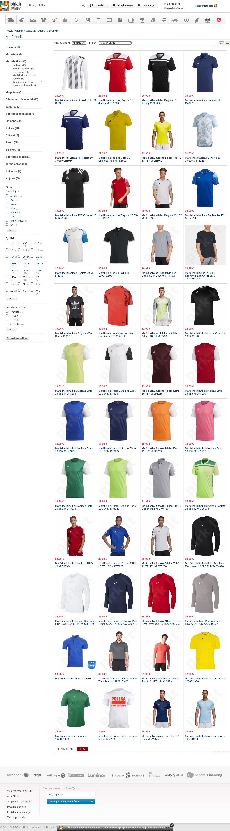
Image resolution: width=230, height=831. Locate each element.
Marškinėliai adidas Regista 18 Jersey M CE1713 (115, 102)
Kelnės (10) (13, 128)
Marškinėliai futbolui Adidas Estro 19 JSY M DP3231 (74, 450)
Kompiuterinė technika (109, 19)
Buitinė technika (120, 19)
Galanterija (65, 19)
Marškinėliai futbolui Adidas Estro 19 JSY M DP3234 (117, 392)
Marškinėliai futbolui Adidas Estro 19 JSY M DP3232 (117, 450)
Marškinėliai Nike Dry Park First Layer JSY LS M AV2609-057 (203, 622)
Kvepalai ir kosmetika (22, 19)
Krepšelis (101, 5)
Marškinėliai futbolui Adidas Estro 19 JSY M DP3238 (74, 507)
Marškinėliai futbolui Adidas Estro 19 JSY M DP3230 (203, 392)
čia (167, 827)
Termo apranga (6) (17, 163)
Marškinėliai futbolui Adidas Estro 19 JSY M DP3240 (117, 507)
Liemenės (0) (14, 120)
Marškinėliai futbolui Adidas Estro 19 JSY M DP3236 (160, 450)
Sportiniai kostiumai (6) (20, 113)
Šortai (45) (12, 142)
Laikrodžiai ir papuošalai (76, 19)
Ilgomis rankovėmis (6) (24, 85)
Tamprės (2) (13, 106)
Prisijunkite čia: (205, 5)
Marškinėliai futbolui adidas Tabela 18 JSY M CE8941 (161, 159)
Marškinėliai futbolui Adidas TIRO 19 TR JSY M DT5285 (117, 565)
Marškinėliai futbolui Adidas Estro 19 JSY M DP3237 (203, 450)
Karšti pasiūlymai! (220, 19)
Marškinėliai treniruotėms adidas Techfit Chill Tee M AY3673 (160, 680)
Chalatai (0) (13, 47)
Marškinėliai (53, 31)
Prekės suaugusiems (54, 19)
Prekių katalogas (124, 5)
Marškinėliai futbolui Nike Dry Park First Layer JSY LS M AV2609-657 (161, 622)
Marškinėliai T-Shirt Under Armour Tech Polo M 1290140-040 (117, 680)
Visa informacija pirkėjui (19, 791)
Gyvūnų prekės (197, 19)
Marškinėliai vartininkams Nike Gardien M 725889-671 (115, 335)
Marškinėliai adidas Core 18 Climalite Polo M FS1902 (114, 159)
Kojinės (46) (13, 178)
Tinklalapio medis (16, 817)
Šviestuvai (142, 19)
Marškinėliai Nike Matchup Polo (73, 678)
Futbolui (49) (19, 65)
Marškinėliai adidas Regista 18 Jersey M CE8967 (159, 102)
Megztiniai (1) (14, 92)
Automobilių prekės (175, 19)
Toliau (82, 749)
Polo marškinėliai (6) (23, 68)
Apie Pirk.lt (13, 796)
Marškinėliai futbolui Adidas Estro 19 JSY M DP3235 (74, 392)
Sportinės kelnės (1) (18, 156)
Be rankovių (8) (21, 72)
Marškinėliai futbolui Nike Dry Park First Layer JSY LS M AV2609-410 (117, 622)
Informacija (148, 5)
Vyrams (41, 31)
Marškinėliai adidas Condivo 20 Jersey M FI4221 (202, 159)
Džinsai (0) (12, 135)
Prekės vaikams (87, 19)
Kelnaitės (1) (13, 171)
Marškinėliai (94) (16, 61)
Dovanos (208, 19)
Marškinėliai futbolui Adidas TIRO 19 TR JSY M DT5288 (160, 565)
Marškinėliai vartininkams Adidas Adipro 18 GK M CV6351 (160, 335)
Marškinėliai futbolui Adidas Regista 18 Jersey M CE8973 (205, 507)
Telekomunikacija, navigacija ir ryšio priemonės (98, 19)
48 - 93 (69, 749)
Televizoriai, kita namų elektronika (131, 19)
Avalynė (32, 19)
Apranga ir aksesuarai (43, 19)
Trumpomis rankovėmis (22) (27, 82)
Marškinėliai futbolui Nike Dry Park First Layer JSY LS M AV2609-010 (204, 565)
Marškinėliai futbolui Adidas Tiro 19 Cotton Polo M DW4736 (161, 507)
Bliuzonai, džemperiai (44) (22, 99)
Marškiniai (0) (14, 54)
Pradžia (9, 31)
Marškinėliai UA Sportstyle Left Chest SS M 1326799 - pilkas (159, 274)
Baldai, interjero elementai (153, 19)
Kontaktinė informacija (18, 812)
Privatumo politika (16, 807)
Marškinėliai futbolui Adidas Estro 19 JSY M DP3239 (160, 392)
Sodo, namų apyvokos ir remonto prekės (164, 19)
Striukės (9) (13, 149)
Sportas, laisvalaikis (186, 19)
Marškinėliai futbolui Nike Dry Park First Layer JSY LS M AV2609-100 (74, 622)
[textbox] (57, 5)
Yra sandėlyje (11, 19)
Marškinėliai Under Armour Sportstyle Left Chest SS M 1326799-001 (200, 275)
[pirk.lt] (61, 828)
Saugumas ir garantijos (19, 801)
